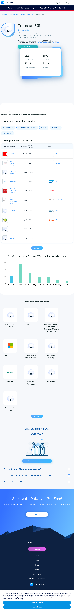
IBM (57, 210)
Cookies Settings (37, 607)
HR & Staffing (55, 127)
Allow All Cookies (37, 603)
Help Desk (37, 574)
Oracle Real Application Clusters (13, 190)
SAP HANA (13, 181)
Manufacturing (7, 133)
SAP (57, 181)
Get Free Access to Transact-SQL (37, 461)
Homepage (4, 14)
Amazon (39, 42)
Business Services (8, 127)
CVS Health (55, 42)
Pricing (37, 560)
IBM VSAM (13, 210)
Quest (57, 220)
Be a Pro (37, 549)
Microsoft (45, 42)
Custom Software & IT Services (26, 127)
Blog (37, 565)
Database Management (26, 14)
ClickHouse (13, 229)
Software (43, 127)
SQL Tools (12, 238)
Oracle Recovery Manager (12, 163)
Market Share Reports (37, 579)
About (37, 570)
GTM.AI (47, 8)
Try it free (37, 514)
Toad (11, 220)
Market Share (13, 14)
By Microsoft (22, 30)
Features (37, 556)
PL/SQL (12, 154)
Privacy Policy (18, 599)
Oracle (58, 154)
